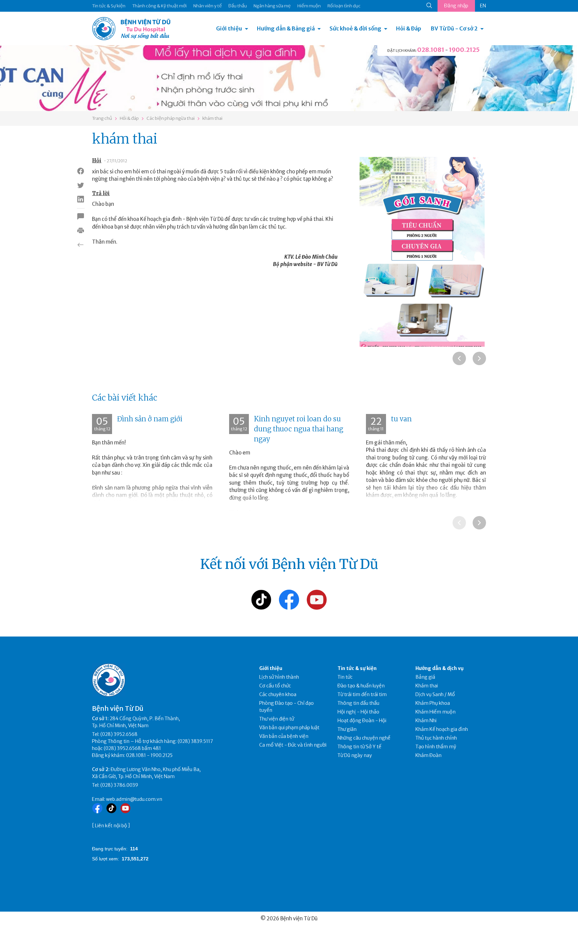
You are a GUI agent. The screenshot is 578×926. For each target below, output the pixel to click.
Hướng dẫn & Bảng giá (286, 28)
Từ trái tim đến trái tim (362, 694)
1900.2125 (464, 50)
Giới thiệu (229, 28)
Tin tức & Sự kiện (108, 6)
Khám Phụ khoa (432, 703)
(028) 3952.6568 (118, 734)
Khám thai (426, 686)
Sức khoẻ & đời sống (355, 28)
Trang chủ (102, 118)
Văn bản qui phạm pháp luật (289, 728)
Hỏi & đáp (129, 118)
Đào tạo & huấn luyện (361, 686)
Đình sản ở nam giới (149, 419)
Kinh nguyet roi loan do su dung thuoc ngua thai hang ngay (298, 429)
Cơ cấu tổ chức (275, 686)
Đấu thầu (237, 6)
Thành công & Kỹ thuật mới (159, 6)
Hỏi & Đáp (408, 28)
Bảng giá (425, 677)
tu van (401, 419)
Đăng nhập (456, 6)
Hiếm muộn (309, 6)
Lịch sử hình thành (279, 677)
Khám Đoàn (428, 755)
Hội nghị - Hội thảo (358, 712)
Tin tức (345, 677)
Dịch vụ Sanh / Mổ (435, 694)
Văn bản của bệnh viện (283, 736)
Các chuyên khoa (277, 694)
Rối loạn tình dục (344, 6)
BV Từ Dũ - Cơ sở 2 (454, 28)
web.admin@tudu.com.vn (134, 799)
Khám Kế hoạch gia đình (441, 729)
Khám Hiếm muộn (435, 712)
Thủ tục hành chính (436, 738)
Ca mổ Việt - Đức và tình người (292, 745)
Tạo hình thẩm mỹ (435, 747)
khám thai (212, 118)
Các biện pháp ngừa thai (171, 118)
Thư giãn (347, 729)
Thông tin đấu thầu (358, 703)
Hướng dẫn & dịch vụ (439, 668)
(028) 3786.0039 (119, 785)
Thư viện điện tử (276, 719)
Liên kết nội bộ (111, 826)
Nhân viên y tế (207, 6)
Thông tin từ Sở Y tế (359, 747)
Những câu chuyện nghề (364, 738)
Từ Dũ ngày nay (355, 755)
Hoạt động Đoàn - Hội (362, 721)
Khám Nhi (426, 721)
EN (483, 6)
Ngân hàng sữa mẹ (272, 6)
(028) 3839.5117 (195, 741)
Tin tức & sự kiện (357, 668)
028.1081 (430, 50)
